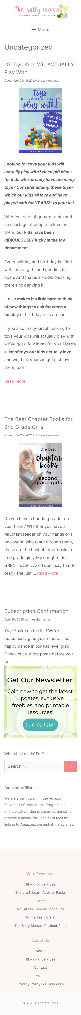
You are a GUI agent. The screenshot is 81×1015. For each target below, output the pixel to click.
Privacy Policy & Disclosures (40, 984)
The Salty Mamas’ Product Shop (40, 925)
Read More (14, 381)
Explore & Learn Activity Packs (40, 892)
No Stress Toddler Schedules (40, 909)
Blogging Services (40, 884)
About (41, 951)
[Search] (70, 766)
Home (40, 901)
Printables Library (40, 917)
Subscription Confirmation (36, 611)
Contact (40, 967)
